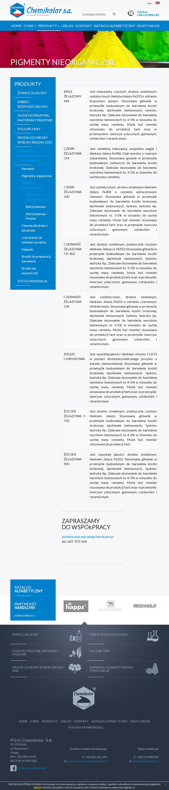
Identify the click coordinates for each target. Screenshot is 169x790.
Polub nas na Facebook (31, 767)
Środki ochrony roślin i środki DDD (35, 140)
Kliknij (37, 787)
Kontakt (83, 26)
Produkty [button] (47, 26)
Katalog (28, 589)
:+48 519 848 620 (148, 13)
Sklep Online (148, 26)
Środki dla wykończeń (30, 270)
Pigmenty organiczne (37, 176)
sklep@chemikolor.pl (146, 761)
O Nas (34, 721)
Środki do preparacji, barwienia (36, 258)
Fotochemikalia (32, 281)
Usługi (67, 26)
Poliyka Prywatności (85, 727)
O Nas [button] (29, 26)
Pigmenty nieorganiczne (31, 185)
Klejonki (27, 249)
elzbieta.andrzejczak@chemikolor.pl (87, 537)
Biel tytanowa (35, 207)
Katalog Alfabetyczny (114, 26)
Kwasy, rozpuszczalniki (33, 104)
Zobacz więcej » (24, 615)
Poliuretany (29, 129)
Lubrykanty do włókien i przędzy (34, 239)
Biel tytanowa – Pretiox (37, 216)
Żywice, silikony (32, 93)
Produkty (50, 721)
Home (16, 26)
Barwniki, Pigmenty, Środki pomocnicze (33, 155)
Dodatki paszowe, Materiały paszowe (35, 117)
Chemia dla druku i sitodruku (35, 228)
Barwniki (28, 168)
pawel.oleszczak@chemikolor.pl (87, 761)
